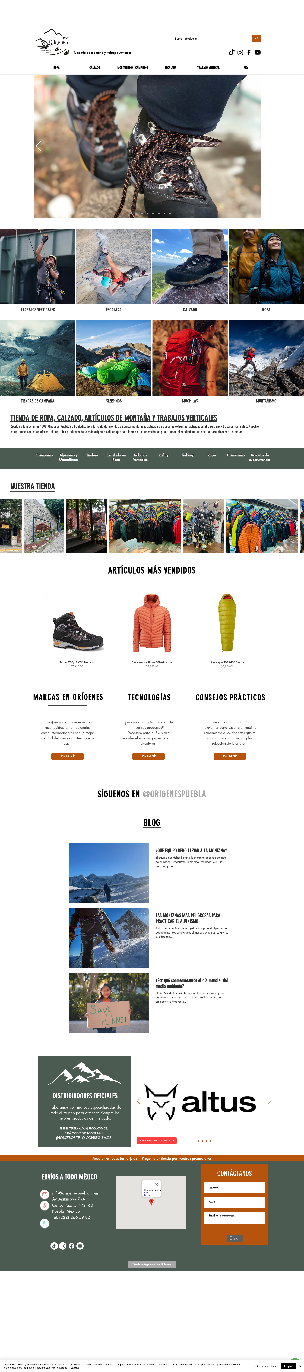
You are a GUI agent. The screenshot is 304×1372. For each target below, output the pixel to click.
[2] (131, 213)
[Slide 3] (136, 213)
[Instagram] (240, 52)
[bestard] (206, 1141)
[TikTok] (231, 52)
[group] (152, 628)
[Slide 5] (142, 213)
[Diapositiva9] (164, 213)
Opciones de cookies (264, 1366)
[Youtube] (80, 1246)
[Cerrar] (300, 1366)
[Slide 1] (125, 213)
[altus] (197, 1141)
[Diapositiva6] (147, 213)
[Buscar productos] (256, 38)
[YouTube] (257, 52)
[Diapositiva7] (153, 213)
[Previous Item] (6, 525)
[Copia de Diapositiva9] (170, 213)
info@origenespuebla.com (75, 1193)
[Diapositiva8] (159, 213)
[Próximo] (256, 146)
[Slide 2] (210, 1141)
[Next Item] (298, 525)
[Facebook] (249, 52)
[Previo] (38, 146)
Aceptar (288, 1366)
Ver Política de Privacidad (65, 1367)
